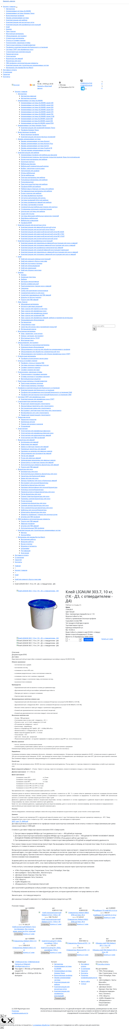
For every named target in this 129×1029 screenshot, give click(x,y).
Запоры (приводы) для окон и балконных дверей (39, 481)
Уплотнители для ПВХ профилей (33, 438)
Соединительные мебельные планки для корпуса (39, 207)
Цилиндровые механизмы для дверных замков (38, 460)
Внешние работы (27, 542)
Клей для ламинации (28, 268)
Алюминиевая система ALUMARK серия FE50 (37, 123)
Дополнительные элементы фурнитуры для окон (39, 474)
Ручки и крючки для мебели (31, 193)
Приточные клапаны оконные (32, 383)
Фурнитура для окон (13, 61)
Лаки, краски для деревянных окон (33, 311)
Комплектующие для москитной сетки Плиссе (38, 229)
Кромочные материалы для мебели (34, 159)
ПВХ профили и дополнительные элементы (22, 63)
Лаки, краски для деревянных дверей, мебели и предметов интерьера (47, 318)
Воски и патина (26, 544)
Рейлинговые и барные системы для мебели (37, 189)
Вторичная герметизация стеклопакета (35, 404)
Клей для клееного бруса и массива (34, 261)
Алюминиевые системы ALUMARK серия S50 (37, 107)
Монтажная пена (27, 340)
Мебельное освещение (29, 220)
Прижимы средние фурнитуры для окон (35, 499)
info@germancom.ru (22, 966)
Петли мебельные (27, 175)
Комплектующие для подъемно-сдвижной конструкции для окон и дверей (48, 254)
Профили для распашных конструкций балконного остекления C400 (46, 395)
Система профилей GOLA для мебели (34, 200)
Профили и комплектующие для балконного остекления (27, 47)
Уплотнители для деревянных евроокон (35, 431)
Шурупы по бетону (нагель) (31, 297)
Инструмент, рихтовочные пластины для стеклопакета (41, 410)
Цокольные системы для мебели (33, 211)
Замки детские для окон (29, 478)
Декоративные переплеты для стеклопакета (37, 406)
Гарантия (6, 74)
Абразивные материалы (30, 304)
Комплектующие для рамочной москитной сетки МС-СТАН (42, 234)
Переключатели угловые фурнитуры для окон (38, 492)
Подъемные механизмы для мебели (34, 180)
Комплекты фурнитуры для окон (33, 485)
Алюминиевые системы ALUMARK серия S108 (37, 116)
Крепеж (9, 29)
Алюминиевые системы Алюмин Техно (20, 13)
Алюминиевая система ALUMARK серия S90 (37, 121)
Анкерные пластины (28, 277)
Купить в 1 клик (107, 639)
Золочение (25, 553)
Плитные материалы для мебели (33, 177)
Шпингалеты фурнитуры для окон (33, 512)
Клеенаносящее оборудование (32, 347)
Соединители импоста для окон (32, 293)
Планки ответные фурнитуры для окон (35, 496)
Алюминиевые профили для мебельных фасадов (39, 155)
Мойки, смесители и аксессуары (33, 168)
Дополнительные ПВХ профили (32, 528)
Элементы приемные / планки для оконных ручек (39, 514)
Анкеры (23, 275)
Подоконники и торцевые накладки (34, 374)
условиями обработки (41, 1025)
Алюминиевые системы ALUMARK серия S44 (37, 105)
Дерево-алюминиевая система (17, 18)
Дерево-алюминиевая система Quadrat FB (36, 148)
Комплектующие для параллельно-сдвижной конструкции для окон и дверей (49, 252)
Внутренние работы (28, 539)
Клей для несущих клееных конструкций (36, 259)
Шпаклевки (25, 548)
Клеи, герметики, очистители (31, 334)
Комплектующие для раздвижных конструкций (23, 25)
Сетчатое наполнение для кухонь (33, 198)
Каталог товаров (9, 6)
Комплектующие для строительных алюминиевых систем (27, 65)
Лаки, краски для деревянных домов (34, 313)
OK (2, 1028)
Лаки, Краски (11, 31)
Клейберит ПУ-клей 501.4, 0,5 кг (104, 915)
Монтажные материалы (15, 34)
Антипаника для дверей (29, 442)
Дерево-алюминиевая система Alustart (35, 141)
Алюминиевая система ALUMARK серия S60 (37, 119)
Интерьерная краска (28, 329)
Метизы (24, 533)
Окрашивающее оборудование (32, 320)
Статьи (83, 984)
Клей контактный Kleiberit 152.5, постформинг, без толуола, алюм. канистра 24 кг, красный (24, 929)
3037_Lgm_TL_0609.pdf (20, 821)
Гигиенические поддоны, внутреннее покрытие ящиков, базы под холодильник (50, 157)
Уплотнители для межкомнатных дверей (36, 435)
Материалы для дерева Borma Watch (19, 68)
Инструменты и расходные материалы (35, 345)
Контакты (6, 77)
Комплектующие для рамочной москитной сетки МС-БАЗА (42, 232)
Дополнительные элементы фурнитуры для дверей (40, 465)
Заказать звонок (9, 1)
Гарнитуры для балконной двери (33, 476)
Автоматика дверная (28, 96)
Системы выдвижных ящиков (31, 196)
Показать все (60, 998)
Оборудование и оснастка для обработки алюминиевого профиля (45, 349)
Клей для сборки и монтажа (31, 270)
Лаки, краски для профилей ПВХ (32, 315)
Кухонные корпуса (27, 162)
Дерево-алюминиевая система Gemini (35, 146)
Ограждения (25, 426)
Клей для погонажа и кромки (31, 263)
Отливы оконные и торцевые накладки (35, 376)
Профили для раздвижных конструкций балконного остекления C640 (46, 392)
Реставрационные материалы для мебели (36, 191)
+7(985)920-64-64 (86, 85)
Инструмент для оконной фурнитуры (34, 483)
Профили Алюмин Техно (30, 130)
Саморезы (24, 288)
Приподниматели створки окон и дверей (36, 286)
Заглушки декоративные (30, 281)
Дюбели (24, 279)
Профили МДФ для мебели (31, 186)
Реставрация (25, 551)
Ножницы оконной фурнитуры (32, 490)
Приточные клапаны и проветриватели (20, 45)
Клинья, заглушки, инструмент (32, 336)
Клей (8, 27)
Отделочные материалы (15, 38)
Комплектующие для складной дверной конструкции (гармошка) (45, 250)
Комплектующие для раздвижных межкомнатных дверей (42, 248)
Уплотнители (11, 56)
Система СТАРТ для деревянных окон (19, 49)
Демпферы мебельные (29, 218)
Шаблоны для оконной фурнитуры (34, 510)
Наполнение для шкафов (30, 171)
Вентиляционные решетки (31, 379)
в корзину (88, 640)
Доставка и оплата (10, 70)
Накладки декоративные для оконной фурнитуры (39, 487)
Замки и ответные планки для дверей (34, 447)
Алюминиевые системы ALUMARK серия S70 (37, 112)
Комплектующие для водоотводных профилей (38, 137)
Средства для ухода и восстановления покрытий (39, 327)
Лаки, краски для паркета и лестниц (34, 309)
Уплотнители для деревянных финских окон (37, 433)
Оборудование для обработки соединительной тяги (40, 352)
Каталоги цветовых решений (31, 306)
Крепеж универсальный (30, 284)
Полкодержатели (27, 182)
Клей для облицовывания (30, 266)
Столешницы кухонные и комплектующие (36, 209)
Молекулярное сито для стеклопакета (35, 413)
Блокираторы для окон (29, 471)
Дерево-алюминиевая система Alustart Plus (37, 144)
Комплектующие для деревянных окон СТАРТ (37, 399)
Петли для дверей (27, 456)
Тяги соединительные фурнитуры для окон (37, 508)
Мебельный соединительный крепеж (35, 166)
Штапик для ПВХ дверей (30, 526)
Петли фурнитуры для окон (31, 494)
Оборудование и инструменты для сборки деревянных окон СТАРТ (45, 354)
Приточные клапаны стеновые (32, 386)
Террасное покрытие (28, 419)
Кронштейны (26, 535)
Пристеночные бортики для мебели (34, 184)
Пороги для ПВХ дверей (29, 300)
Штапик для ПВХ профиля (30, 517)
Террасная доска (12, 54)
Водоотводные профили (15, 16)
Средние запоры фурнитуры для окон (35, 505)
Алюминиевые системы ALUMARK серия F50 (37, 114)
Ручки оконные (26, 501)
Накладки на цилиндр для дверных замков (36, 451)
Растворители (26, 322)
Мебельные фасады (28, 164)
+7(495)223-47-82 (86, 83)
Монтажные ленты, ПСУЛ (30, 338)
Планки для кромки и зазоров (32, 424)
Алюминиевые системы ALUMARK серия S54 (37, 110)
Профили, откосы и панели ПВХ (32, 363)
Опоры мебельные (28, 173)
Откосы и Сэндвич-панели (15, 40)
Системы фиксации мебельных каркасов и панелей (40, 216)
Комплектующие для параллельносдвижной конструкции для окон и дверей (49, 243)
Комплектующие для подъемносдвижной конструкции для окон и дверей (48, 245)
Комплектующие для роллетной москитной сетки (39, 239)
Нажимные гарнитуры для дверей (33, 449)
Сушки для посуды (27, 214)
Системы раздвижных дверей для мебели (36, 202)
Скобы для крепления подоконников (34, 291)
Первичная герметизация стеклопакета (35, 415)
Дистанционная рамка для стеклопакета (36, 408)
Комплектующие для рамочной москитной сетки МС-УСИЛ (42, 236)
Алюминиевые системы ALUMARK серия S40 (37, 103)
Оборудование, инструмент (16, 36)
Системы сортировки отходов (32, 205)
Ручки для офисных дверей (31, 458)
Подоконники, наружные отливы (18, 43)
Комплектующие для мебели (16, 20)
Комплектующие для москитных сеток (20, 22)
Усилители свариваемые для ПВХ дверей (36, 295)
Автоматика (10, 9)
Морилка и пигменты (29, 546)
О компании (7, 72)
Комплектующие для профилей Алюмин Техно (38, 128)
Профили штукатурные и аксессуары (34, 358)
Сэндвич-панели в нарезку (30, 367)
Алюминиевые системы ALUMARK (18, 11)
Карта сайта (85, 981)
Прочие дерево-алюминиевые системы (35, 150)
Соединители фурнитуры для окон (33, 503)
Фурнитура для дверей (14, 58)
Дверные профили (28, 524)
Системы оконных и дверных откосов (35, 365)
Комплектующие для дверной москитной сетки (38, 227)
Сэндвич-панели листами (30, 370)
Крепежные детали (28, 422)
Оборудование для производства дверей (36, 453)
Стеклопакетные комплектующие (18, 52)
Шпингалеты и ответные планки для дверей (37, 462)
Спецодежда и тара (28, 324)
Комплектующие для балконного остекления (37, 390)
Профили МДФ (26, 223)
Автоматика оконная (28, 98)
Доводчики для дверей (29, 444)
